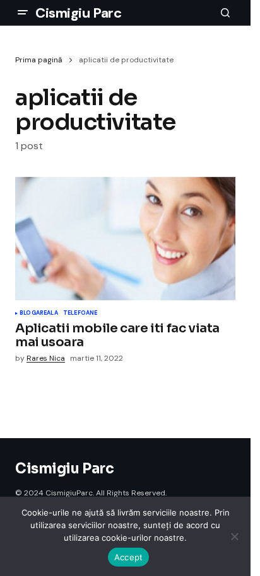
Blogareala (39, 313)
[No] (234, 536)
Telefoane (80, 313)
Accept (128, 557)
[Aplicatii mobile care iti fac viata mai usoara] (125, 238)
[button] (22, 12)
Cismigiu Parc (78, 13)
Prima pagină (38, 60)
